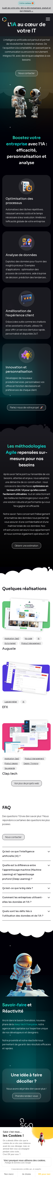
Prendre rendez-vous (26, 1096)
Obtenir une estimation (26, 545)
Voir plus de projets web (26, 783)
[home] (4, 18)
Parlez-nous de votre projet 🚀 (26, 407)
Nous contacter (26, 73)
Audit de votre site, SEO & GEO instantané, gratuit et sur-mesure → (26, 9)
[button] (48, 19)
